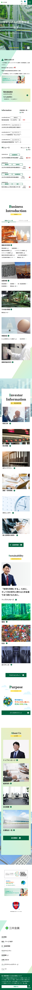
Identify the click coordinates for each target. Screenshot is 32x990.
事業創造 (4, 336)
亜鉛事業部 (4, 284)
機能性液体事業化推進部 (7, 255)
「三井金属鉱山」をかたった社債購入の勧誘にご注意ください (16, 73)
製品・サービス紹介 (7, 941)
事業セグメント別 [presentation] (9, 220)
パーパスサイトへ (15, 713)
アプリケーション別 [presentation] (23, 220)
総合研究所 (22, 339)
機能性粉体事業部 (6, 250)
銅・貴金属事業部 (22, 284)
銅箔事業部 (4, 248)
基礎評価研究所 (6, 362)
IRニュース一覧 (25, 148)
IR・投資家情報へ (15, 545)
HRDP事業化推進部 (22, 255)
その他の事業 (6, 309)
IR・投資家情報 (6, 946)
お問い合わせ (5, 960)
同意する (16, 986)
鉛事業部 (12, 284)
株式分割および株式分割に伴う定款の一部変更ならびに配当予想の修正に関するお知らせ (12, 187)
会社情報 (4, 937)
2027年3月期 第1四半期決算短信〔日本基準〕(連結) (12, 167)
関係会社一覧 (20, 257)
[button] (21, 2)
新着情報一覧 (23, 110)
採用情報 (4, 955)
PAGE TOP (29, 986)
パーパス (25, 3)
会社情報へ (14, 838)
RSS (22, 112)
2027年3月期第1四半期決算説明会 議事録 (10, 158)
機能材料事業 (6, 245)
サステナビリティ (6, 951)
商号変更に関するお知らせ (8, 67)
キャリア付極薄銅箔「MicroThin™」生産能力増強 (12, 135)
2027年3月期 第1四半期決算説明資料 (11, 177)
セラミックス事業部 (6, 253)
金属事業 (4, 280)
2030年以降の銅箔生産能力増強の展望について (12, 127)
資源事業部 (4, 286)
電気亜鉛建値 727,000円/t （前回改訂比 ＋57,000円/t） (12, 120)
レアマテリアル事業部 (20, 250)
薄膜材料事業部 (19, 253)
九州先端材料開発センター (8, 257)
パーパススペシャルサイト (9, 964)
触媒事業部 (14, 248)
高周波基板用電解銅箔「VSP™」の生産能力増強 (12, 142)
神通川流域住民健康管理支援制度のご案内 (11, 70)
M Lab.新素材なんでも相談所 (8, 339)
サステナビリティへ (14, 675)
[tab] (9, 221)
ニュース (4, 969)
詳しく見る (25, 983)
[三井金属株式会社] (5, 2)
